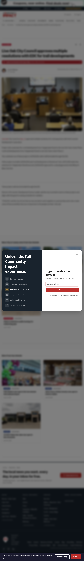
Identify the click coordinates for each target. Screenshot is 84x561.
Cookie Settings (62, 557)
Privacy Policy (74, 295)
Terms (67, 295)
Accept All (76, 557)
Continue (62, 290)
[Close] (77, 255)
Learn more (23, 558)
